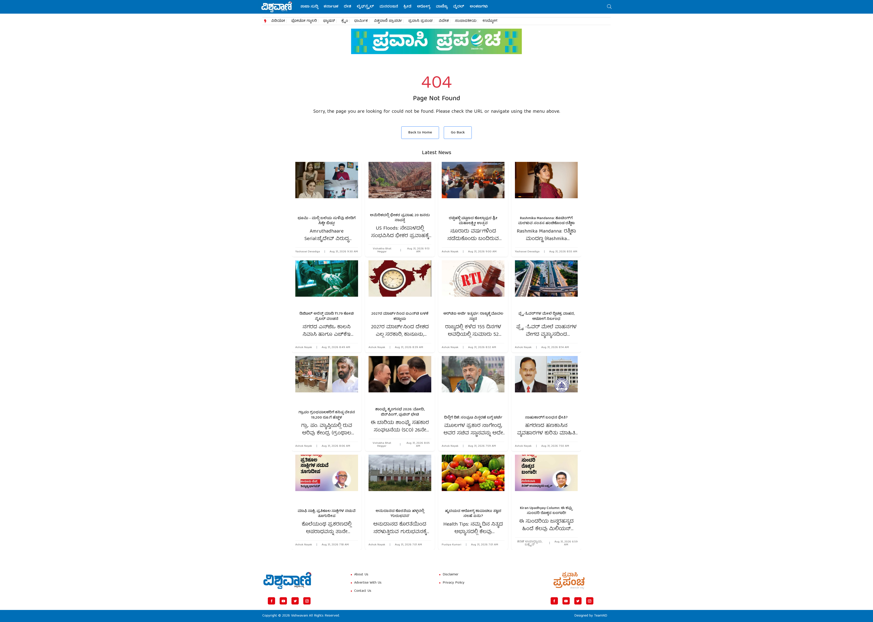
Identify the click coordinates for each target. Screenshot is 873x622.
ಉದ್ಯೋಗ (490, 21)
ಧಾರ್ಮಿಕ (361, 21)
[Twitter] (295, 600)
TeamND (600, 616)
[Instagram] (307, 600)
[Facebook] (271, 600)
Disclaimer (451, 575)
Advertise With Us (367, 583)
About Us (361, 575)
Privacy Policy (453, 583)
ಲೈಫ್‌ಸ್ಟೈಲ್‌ (365, 7)
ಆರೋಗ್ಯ (423, 7)
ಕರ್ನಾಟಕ (331, 7)
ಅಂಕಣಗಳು (479, 7)
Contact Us (362, 591)
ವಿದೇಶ (444, 21)
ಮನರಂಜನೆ (388, 7)
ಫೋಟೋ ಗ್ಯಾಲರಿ (304, 21)
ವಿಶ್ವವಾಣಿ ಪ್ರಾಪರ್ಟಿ (388, 21)
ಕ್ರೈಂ (344, 21)
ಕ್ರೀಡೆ (407, 7)
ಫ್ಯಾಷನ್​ (329, 21)
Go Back (458, 132)
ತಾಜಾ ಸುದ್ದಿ (309, 7)
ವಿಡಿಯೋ (278, 21)
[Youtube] (283, 600)
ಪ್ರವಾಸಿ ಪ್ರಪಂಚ (420, 21)
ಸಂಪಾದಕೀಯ (466, 21)
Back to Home (420, 132)
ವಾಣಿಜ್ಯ (442, 7)
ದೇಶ (347, 7)
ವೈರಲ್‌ (458, 7)
